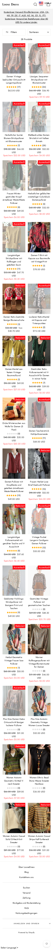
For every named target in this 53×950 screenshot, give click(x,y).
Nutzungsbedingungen (26, 913)
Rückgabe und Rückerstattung (26, 902)
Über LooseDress (26, 867)
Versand (26, 892)
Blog (26, 872)
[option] (26, 17)
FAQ (26, 908)
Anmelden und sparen (26, 923)
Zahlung (26, 897)
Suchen (26, 887)
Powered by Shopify (26, 932)
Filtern (13, 32)
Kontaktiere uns (26, 877)
